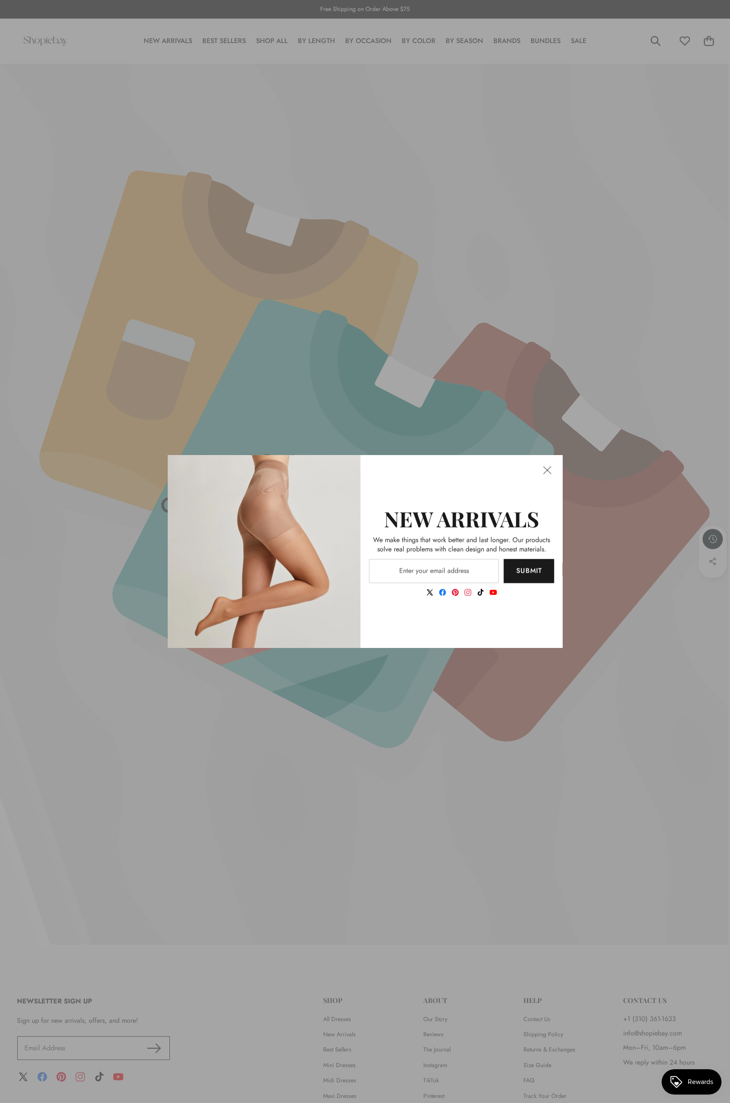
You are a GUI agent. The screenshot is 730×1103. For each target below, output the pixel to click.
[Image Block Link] (264, 551)
